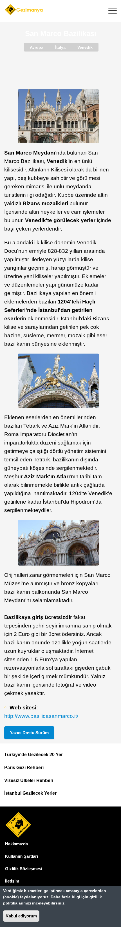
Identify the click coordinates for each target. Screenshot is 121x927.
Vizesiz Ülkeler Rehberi (28, 780)
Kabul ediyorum (21, 915)
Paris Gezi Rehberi (24, 767)
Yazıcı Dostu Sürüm (29, 732)
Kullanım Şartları (21, 856)
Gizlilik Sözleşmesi (23, 868)
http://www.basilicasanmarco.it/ (41, 716)
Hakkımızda (16, 843)
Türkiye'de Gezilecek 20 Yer (33, 754)
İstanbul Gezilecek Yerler (30, 793)
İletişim (12, 881)
